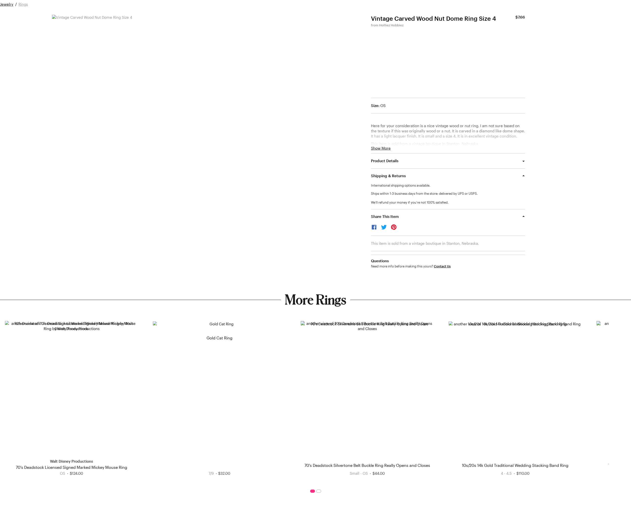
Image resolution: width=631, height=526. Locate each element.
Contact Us (442, 266)
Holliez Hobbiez (391, 25)
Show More (381, 148)
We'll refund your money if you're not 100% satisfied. (410, 202)
